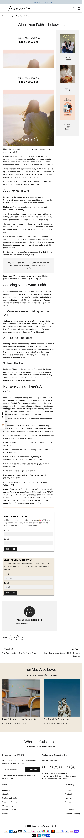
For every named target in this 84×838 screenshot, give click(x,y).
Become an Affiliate (9, 801)
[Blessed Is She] (19, 8)
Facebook (68, 793)
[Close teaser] (6, 408)
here (39, 503)
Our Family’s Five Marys (55, 718)
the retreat (44, 149)
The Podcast (69, 809)
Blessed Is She (37, 825)
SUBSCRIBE (10, 549)
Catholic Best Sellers (67, 126)
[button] (2, 419)
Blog (11, 16)
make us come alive (23, 352)
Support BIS (6, 789)
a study (49, 442)
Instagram (68, 797)
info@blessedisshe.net (51, 760)
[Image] (67, 43)
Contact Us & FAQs (9, 797)
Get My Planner (68, 58)
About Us (5, 793)
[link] (11, 637)
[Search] (73, 8)
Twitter (67, 805)
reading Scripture (32, 442)
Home (4, 16)
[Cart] (78, 8)
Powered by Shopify (50, 825)
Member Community (72, 813)
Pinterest (68, 801)
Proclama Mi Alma (9, 809)
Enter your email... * (12, 769)
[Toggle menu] (3, 8)
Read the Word (68, 89)
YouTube (68, 789)
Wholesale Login (8, 805)
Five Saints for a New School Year (20, 718)
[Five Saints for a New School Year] (21, 697)
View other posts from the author (29, 623)
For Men (5, 813)
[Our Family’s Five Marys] (61, 697)
